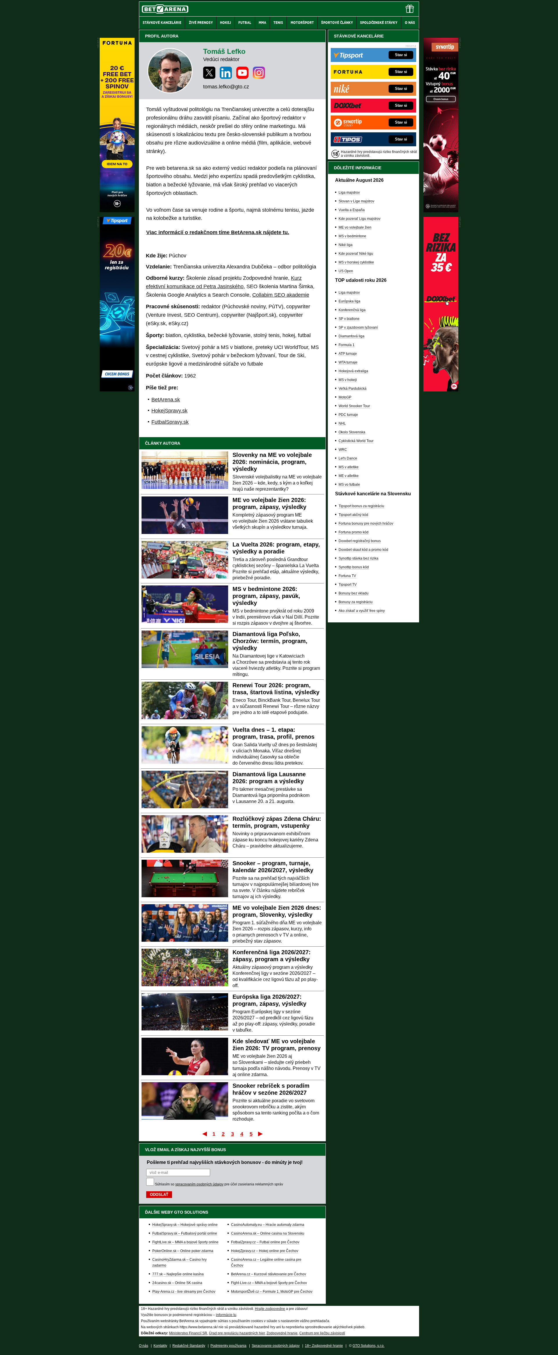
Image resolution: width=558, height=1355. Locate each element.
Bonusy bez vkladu (354, 593)
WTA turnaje (348, 362)
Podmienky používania (228, 1346)
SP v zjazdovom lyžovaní (358, 327)
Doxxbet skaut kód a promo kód (363, 550)
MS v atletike (349, 467)
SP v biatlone (349, 319)
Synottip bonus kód (354, 567)
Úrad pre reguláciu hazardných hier (237, 1333)
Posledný (261, 1134)
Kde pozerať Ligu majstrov (359, 219)
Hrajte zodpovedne (270, 1309)
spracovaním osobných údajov (199, 1184)
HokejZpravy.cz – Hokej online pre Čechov (264, 1251)
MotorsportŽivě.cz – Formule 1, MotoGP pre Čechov (271, 1292)
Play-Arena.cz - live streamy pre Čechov (183, 1292)
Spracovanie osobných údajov (276, 1346)
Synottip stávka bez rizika (358, 558)
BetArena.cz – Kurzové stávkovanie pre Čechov (268, 1274)
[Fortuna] (117, 211)
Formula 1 (347, 345)
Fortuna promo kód (354, 532)
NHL (342, 423)
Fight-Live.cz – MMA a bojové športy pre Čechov (269, 1283)
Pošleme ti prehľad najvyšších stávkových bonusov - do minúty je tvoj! (225, 1162)
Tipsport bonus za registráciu (361, 506)
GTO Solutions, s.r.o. (368, 1346)
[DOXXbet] (440, 390)
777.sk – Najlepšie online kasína (178, 1274)
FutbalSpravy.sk (170, 422)
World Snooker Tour (354, 406)
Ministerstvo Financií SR (188, 1333)
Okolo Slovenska (352, 432)
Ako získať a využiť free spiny (362, 611)
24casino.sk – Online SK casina (177, 1283)
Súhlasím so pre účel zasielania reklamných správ (219, 1184)
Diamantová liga (351, 336)
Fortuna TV (347, 576)
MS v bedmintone (352, 236)
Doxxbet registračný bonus (360, 541)
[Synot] (440, 211)
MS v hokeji (348, 380)
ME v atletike (349, 476)
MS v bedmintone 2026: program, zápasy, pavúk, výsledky (266, 596)
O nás (143, 1346)
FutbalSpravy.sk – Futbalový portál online (184, 1233)
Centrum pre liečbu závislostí (322, 1333)
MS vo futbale (349, 484)
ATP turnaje (348, 354)
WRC (343, 450)
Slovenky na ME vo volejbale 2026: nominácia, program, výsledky (272, 462)
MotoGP (345, 397)
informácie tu (226, 1315)
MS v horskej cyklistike (356, 262)
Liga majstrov (349, 192)
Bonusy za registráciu (356, 602)
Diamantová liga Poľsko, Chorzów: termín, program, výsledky (270, 641)
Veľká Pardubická (352, 389)
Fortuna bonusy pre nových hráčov (366, 523)
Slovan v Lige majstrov (356, 201)
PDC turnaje (348, 415)
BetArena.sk (165, 400)
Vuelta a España (352, 210)
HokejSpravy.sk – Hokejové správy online (185, 1225)
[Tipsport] (117, 390)
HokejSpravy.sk (169, 411)
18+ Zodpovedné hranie (324, 1346)
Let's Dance (348, 458)
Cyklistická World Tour (356, 441)
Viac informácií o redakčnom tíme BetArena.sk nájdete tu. (217, 232)
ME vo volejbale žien (355, 227)
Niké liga (346, 245)
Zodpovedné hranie (282, 1333)
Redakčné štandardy (188, 1346)
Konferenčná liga (352, 310)
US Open (346, 271)
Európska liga (349, 301)
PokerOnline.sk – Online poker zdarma (182, 1251)
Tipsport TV (348, 585)
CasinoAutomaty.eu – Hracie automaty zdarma (267, 1225)
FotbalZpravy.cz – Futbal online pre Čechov (265, 1242)
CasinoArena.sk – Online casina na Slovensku (267, 1233)
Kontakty (160, 1346)
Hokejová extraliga (353, 371)
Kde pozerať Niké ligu (356, 254)
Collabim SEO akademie (280, 295)
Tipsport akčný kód (353, 515)
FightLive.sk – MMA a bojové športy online (185, 1242)
